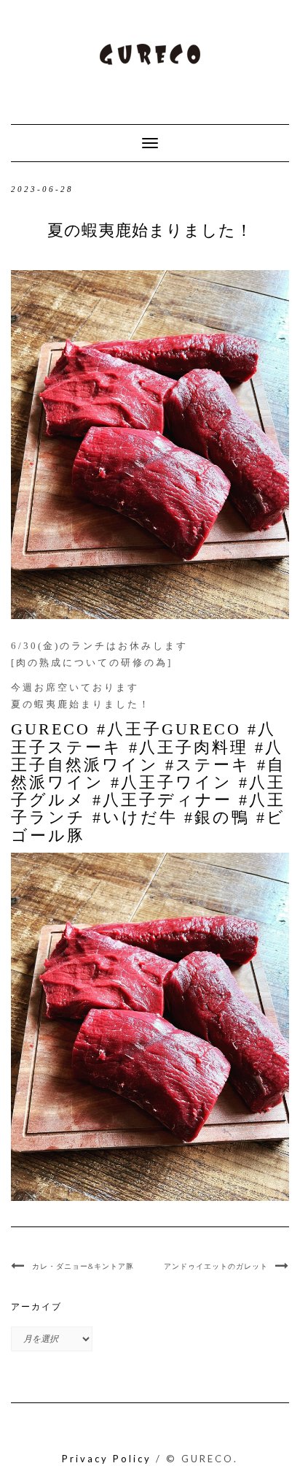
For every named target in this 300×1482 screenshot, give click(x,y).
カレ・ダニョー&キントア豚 (83, 1266)
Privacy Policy (106, 1458)
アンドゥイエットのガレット (216, 1266)
